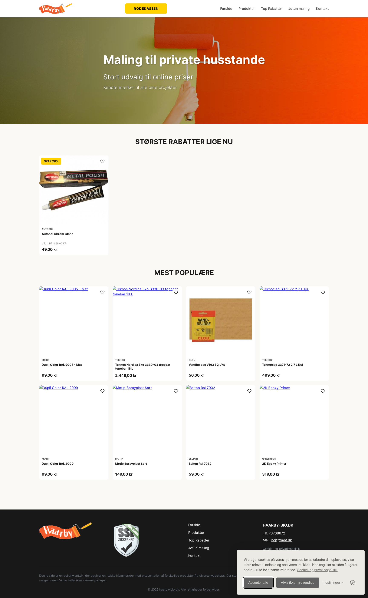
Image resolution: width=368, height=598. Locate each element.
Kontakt (322, 8)
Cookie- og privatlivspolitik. (317, 569)
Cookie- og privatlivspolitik (281, 548)
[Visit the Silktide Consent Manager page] (353, 583)
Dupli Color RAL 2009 (57, 463)
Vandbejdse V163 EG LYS (207, 364)
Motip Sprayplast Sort (131, 463)
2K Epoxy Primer (274, 463)
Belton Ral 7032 (200, 463)
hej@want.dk (281, 540)
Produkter (247, 8)
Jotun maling (299, 8)
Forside (226, 8)
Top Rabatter (271, 8)
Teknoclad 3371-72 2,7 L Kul (282, 364)
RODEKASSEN (146, 8)
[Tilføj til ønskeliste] (102, 161)
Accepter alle (258, 582)
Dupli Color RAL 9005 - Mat (62, 364)
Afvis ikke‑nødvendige (298, 582)
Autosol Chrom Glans (57, 234)
